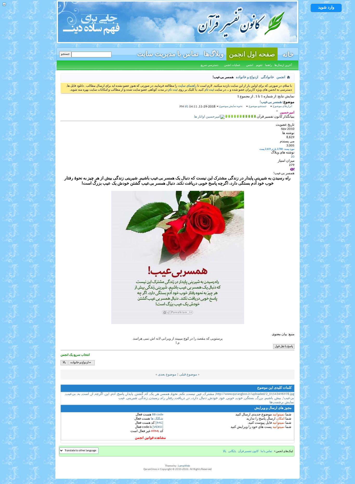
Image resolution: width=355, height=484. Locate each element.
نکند (182, 394)
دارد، (194, 398)
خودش (213, 398)
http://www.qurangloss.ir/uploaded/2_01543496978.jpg (255, 394)
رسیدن (154, 398)
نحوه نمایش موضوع (230, 106)
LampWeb (184, 466)
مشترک (208, 394)
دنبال (203, 398)
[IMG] (159, 423)
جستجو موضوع (258, 106)
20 (292, 156)
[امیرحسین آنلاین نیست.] (209, 116)
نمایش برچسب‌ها (281, 402)
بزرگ (259, 398)
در (188, 398)
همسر (165, 394)
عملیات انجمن (232, 64)
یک (152, 394)
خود (222, 398)
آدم (113, 394)
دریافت (180, 398)
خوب (239, 398)
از (92, 394)
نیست (191, 394)
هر (157, 394)
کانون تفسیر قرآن (248, 451)
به (78, 394)
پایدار (129, 394)
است (85, 394)
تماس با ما (266, 451)
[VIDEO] (158, 427)
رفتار (170, 398)
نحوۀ (174, 394)
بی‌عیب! (288, 398)
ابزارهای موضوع (282, 106)
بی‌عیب (70, 394)
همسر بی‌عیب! (271, 102)
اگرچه (99, 394)
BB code (157, 414)
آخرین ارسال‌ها (283, 64)
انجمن (249, 64)
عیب (122, 398)
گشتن (139, 394)
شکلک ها (157, 418)
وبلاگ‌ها (214, 53)
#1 (186, 106)
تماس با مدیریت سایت (168, 53)
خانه (288, 54)
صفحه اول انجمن (252, 54)
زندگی (143, 398)
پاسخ (120, 394)
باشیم (269, 398)
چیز (199, 394)
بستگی (249, 398)
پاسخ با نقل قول (284, 346)
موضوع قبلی (188, 374)
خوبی (230, 398)
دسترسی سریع (209, 64)
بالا (64, 362)
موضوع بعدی (167, 374)
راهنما (268, 64)
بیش (278, 398)
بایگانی (232, 451)
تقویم (259, 64)
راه (163, 398)
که (146, 394)
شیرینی (132, 398)
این (107, 394)
